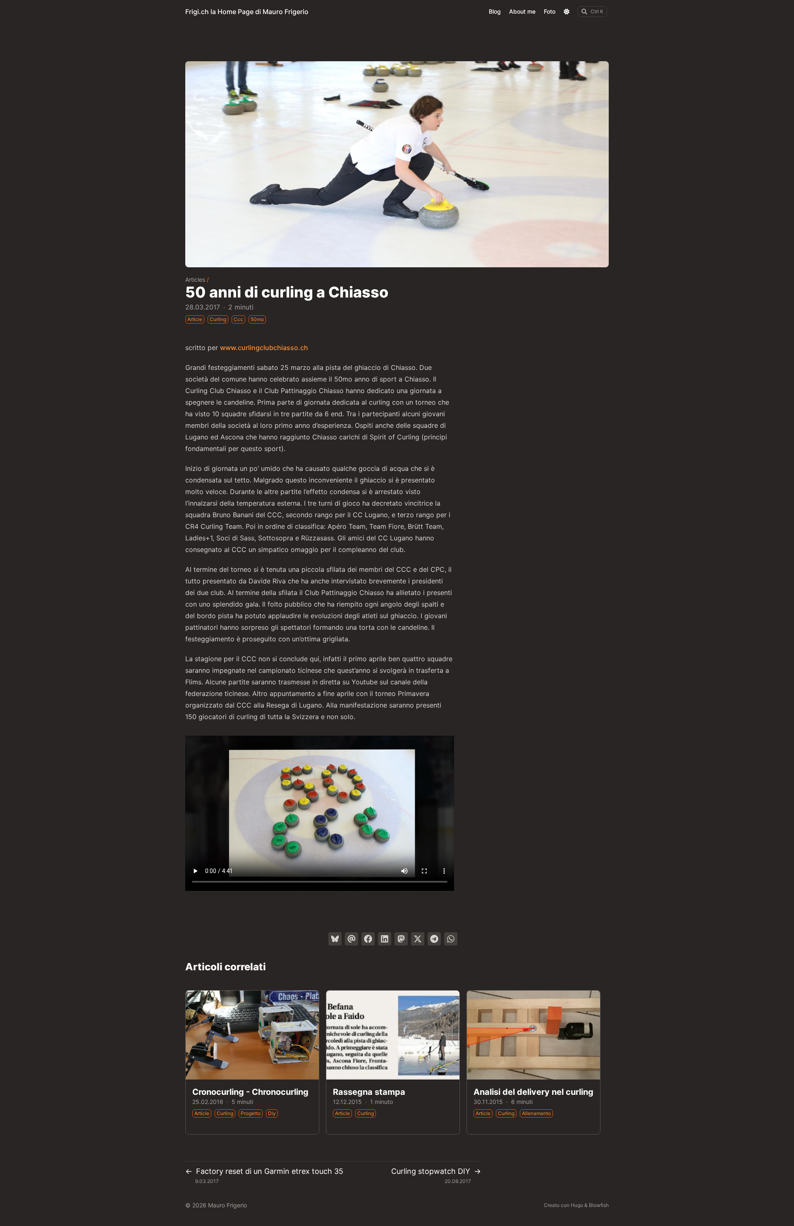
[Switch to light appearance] (566, 11)
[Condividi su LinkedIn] (384, 938)
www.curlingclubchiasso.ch (264, 347)
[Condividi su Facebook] (368, 938)
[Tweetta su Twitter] (417, 938)
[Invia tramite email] (351, 938)
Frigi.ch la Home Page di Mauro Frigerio (247, 11)
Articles (195, 279)
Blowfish (599, 1205)
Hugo (577, 1205)
